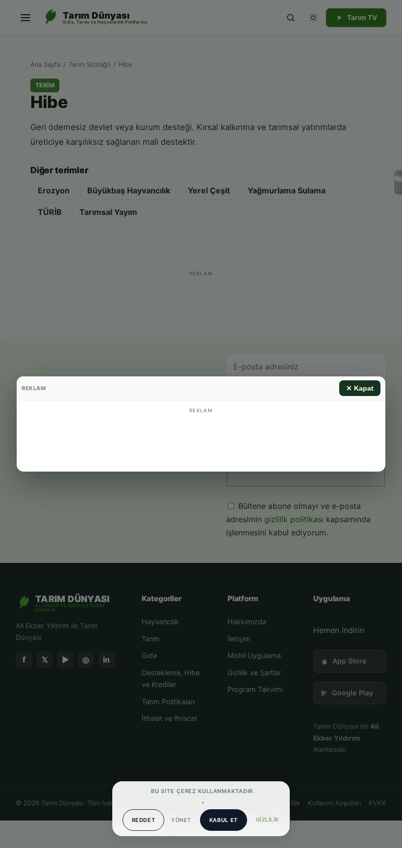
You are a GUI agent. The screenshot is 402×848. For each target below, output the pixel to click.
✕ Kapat (360, 388)
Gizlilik (267, 819)
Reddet (143, 820)
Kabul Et (223, 820)
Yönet (181, 820)
